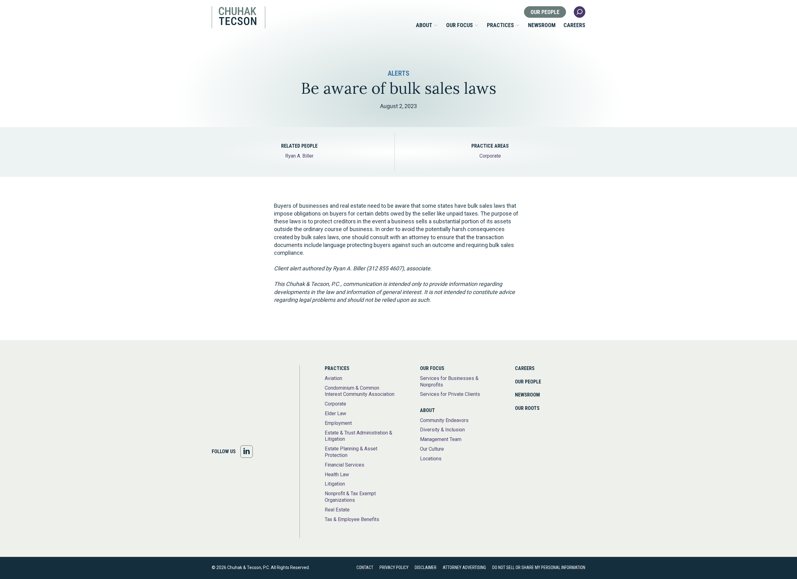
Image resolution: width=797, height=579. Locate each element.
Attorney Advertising (464, 567)
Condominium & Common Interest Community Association (359, 391)
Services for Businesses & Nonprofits (449, 381)
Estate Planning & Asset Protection (351, 452)
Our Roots (527, 408)
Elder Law (335, 413)
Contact (364, 567)
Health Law (337, 474)
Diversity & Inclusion (442, 430)
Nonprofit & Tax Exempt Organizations (350, 497)
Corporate (490, 156)
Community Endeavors (444, 420)
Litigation (335, 484)
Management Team (440, 439)
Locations (430, 459)
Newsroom (542, 25)
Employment (338, 423)
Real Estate (337, 510)
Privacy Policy (394, 567)
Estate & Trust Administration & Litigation (358, 436)
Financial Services (344, 465)
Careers (574, 25)
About (424, 25)
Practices (500, 25)
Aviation (333, 378)
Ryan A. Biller (299, 156)
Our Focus (459, 25)
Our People (545, 12)
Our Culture (432, 449)
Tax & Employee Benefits (352, 519)
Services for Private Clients (450, 394)
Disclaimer (425, 567)
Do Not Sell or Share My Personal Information (538, 567)
